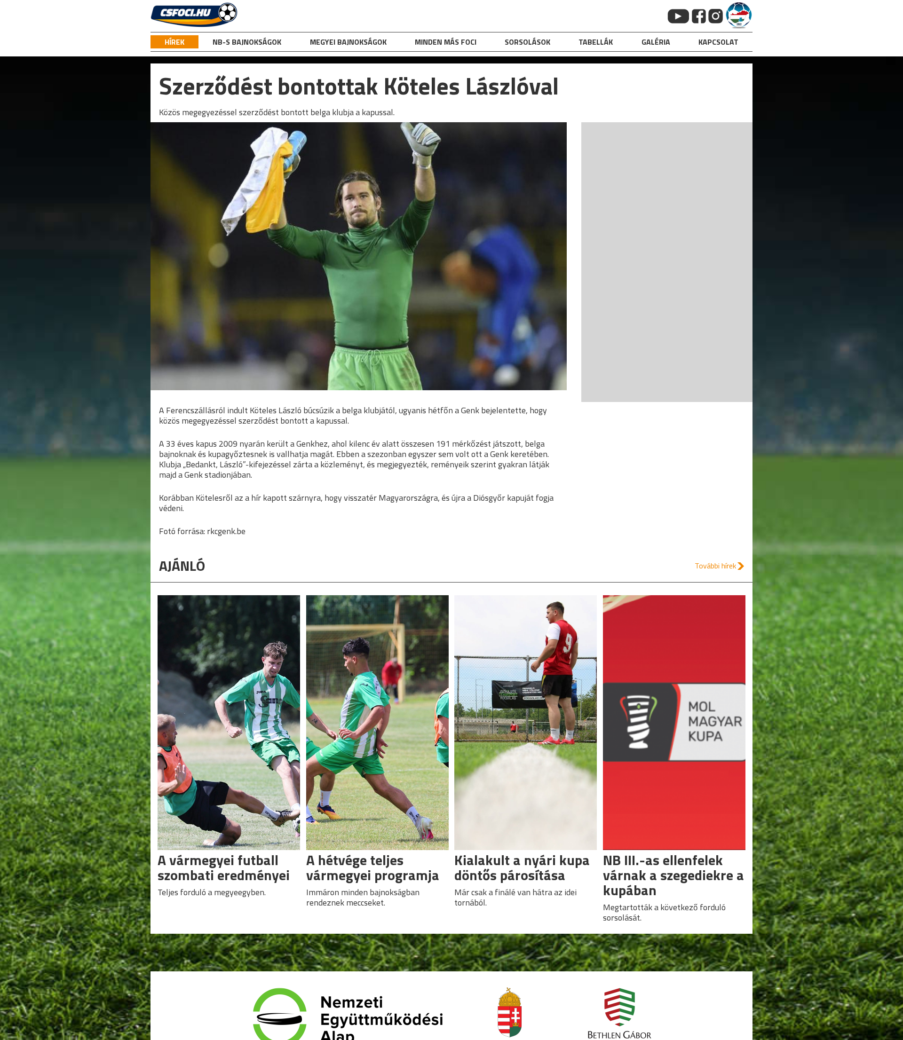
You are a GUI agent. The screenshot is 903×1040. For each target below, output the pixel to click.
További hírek (715, 565)
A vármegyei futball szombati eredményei (224, 867)
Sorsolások (527, 41)
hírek (174, 41)
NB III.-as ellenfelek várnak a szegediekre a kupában (673, 875)
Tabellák (595, 41)
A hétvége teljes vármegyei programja (372, 867)
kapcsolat (718, 41)
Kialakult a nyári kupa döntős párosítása (522, 867)
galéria (656, 41)
